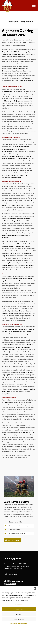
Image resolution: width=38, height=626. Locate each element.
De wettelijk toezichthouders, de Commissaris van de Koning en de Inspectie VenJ (18, 202)
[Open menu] (34, 5)
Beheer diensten (19, 604)
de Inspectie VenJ (16, 221)
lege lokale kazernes (20, 281)
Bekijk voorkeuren (19, 619)
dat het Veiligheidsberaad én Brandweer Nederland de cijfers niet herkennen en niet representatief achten (18, 347)
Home (10, 21)
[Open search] (27, 5)
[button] (35, 588)
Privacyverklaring (22, 623)
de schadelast (16, 313)
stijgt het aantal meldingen (15, 311)
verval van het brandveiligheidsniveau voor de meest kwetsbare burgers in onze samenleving (18, 331)
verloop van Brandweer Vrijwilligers (14, 329)
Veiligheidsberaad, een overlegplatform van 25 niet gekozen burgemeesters (15, 149)
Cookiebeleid (14, 623)
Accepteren (19, 609)
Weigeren (19, 614)
